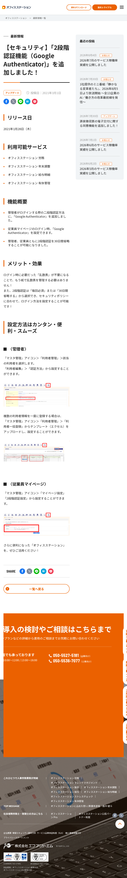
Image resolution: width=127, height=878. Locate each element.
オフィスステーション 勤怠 (65, 787)
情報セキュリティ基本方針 (24, 833)
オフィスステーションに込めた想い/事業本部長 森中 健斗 (81, 806)
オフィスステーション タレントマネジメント (74, 782)
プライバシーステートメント (16, 838)
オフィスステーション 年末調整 (100, 787)
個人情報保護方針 (73, 833)
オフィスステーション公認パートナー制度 (95, 815)
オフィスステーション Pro (61, 815)
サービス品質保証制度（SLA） (50, 833)
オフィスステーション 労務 (65, 778)
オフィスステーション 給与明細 (100, 792)
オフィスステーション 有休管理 (67, 801)
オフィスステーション (16, 18)
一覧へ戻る (36, 589)
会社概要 (7, 833)
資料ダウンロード (79, 7)
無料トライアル (105, 7)
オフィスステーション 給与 (65, 792)
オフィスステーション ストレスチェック (72, 796)
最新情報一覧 (39, 18)
